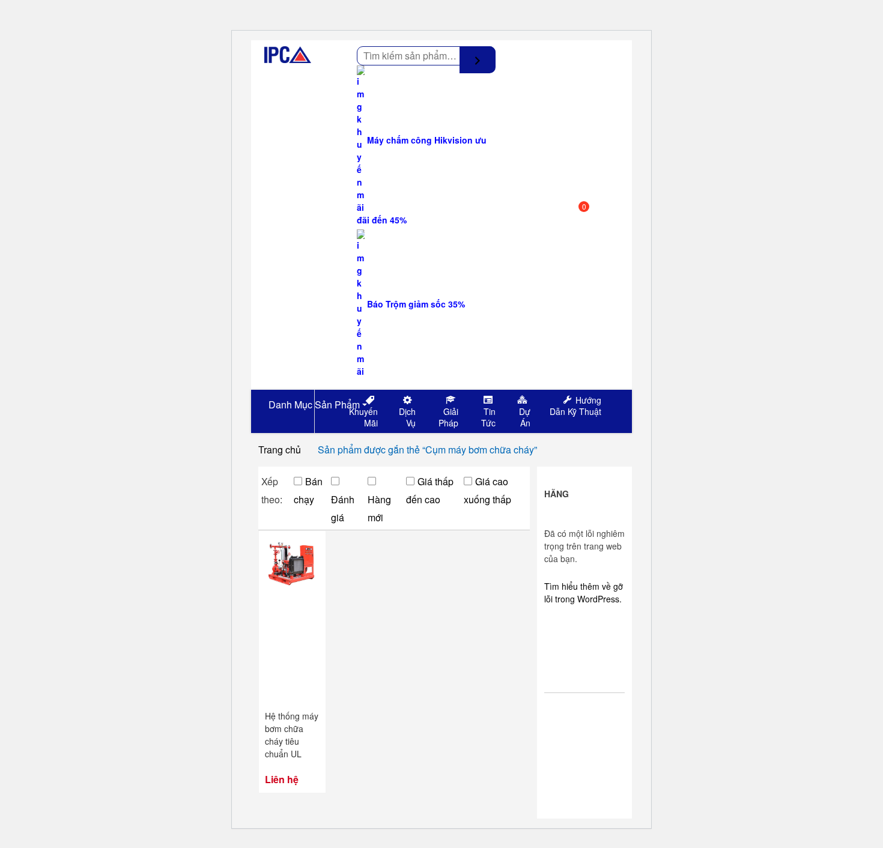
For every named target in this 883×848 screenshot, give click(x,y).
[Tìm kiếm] (478, 59)
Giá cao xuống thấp (487, 490)
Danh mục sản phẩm (313, 404)
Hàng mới (379, 508)
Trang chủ (279, 449)
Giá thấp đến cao (430, 490)
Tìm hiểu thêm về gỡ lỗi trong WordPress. (583, 592)
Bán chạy (308, 490)
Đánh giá (342, 508)
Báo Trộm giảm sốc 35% (415, 304)
